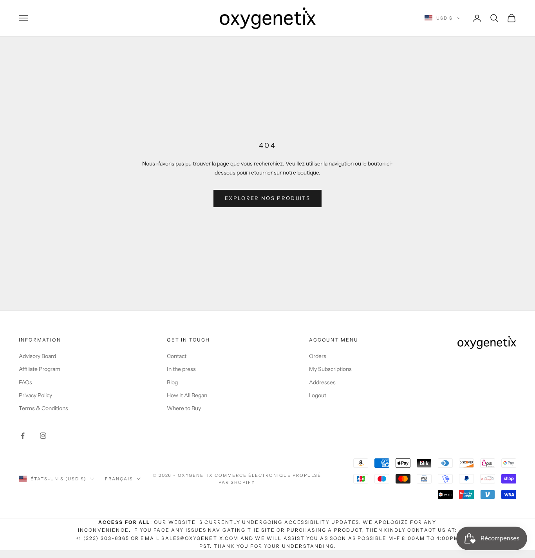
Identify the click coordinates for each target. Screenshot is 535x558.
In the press (181, 369)
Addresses (322, 382)
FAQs (25, 382)
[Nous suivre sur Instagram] (43, 436)
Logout (317, 395)
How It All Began (187, 395)
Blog (172, 382)
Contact (176, 356)
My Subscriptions (330, 369)
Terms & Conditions (43, 408)
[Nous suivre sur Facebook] (23, 436)
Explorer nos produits (267, 198)
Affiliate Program (39, 369)
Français (119, 479)
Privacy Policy (35, 395)
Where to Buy (184, 408)
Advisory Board (37, 356)
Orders (317, 356)
